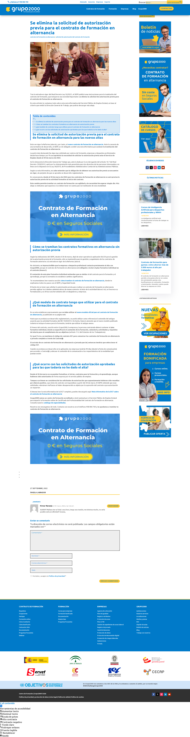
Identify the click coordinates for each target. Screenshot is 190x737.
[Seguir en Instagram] (155, 167)
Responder (113, 506)
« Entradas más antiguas (148, 298)
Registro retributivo (103, 616)
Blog (134, 9)
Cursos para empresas (65, 611)
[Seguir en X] (151, 167)
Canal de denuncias (103, 630)
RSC (137, 622)
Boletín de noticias (142, 627)
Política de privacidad (57, 576)
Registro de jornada (103, 627)
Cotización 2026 (24, 627)
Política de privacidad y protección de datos (33, 697)
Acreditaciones (141, 616)
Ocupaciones (23, 613)
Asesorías (91, 2)
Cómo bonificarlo (24, 624)
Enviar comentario (109, 581)
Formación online (24, 619)
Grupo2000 (142, 9)
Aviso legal (53, 697)
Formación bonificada (65, 613)
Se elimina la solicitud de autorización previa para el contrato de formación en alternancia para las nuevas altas (76, 121)
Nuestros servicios (142, 613)
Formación (113, 9)
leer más (144, 226)
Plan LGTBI (100, 622)
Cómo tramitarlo (24, 622)
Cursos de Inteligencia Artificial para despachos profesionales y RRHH (152, 210)
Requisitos (22, 611)
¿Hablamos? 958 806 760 (19, 2)
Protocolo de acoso (103, 619)
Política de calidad (64, 697)
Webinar (21, 635)
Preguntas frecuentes (26, 633)
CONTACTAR (166, 8)
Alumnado (83, 2)
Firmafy (99, 644)
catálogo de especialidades (55, 403)
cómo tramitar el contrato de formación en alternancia (82, 281)
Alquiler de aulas (141, 624)
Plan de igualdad (102, 613)
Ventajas (22, 616)
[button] (1, 706)
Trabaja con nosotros (143, 633)
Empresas (99, 2)
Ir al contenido (7, 703)
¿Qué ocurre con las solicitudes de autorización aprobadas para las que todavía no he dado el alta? (71, 129)
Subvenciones (101, 641)
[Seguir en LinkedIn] (159, 167)
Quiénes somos (141, 611)
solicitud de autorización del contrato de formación (73, 37)
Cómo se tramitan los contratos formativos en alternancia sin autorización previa (65, 124)
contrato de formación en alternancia (42, 37)
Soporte (107, 2)
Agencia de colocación (104, 611)
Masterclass (62, 619)
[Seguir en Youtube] (163, 167)
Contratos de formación (95, 9)
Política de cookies (77, 697)
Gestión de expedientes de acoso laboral (110, 624)
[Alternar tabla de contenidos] (34, 119)
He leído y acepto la (49, 576)
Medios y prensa (141, 619)
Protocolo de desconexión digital (108, 635)
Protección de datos (104, 633)
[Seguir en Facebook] (147, 167)
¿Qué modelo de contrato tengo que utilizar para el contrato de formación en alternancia (68, 127)
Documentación (24, 630)
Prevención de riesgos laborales (107, 638)
